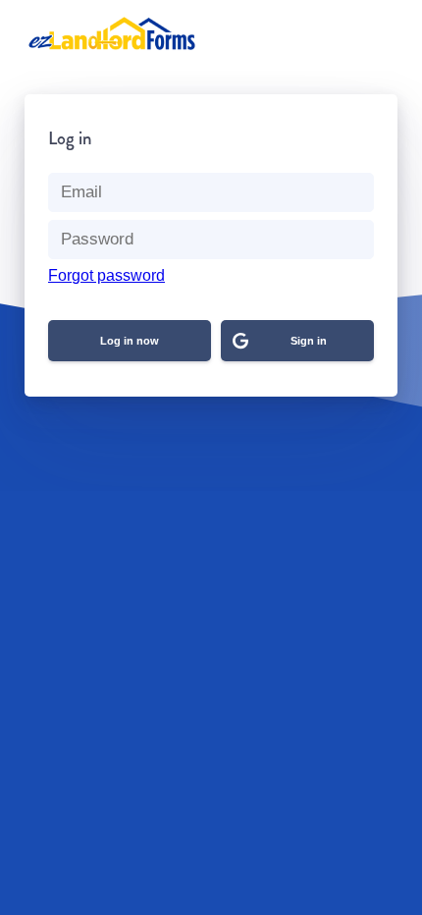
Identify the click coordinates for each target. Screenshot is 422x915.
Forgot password (106, 275)
